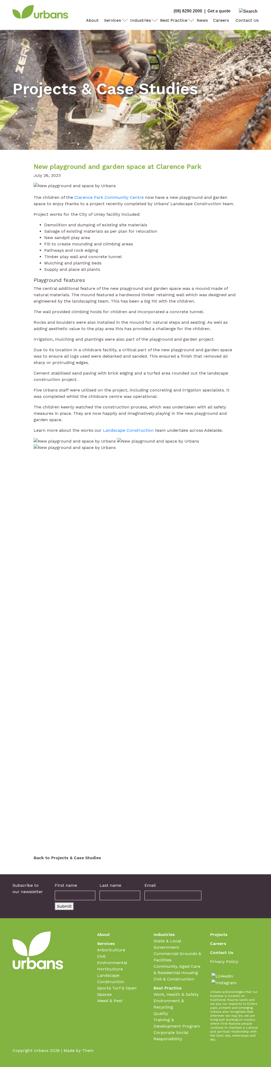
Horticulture (110, 968)
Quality (160, 1013)
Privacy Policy (224, 961)
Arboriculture (111, 949)
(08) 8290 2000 (188, 11)
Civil (101, 956)
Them (88, 1050)
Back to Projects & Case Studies (67, 857)
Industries (140, 20)
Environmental (112, 962)
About (92, 20)
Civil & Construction (173, 979)
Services (112, 20)
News (202, 20)
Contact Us (247, 20)
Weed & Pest (110, 1000)
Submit (64, 906)
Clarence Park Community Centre (109, 197)
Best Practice (173, 20)
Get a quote (219, 11)
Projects (219, 934)
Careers (221, 20)
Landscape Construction (128, 430)
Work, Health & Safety (175, 994)
